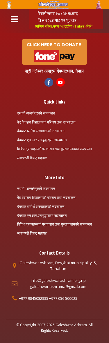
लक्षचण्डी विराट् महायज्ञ (32, 157)
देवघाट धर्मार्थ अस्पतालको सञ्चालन (40, 130)
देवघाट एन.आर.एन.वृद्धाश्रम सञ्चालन (42, 139)
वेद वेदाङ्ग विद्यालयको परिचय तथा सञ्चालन (46, 122)
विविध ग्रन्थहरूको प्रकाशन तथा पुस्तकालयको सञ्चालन (54, 148)
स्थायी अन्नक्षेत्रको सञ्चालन (36, 113)
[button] (54, 52)
